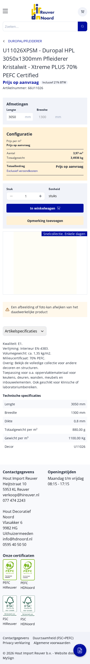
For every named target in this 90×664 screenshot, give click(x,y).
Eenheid (54, 189)
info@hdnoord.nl (17, 539)
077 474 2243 (14, 500)
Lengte (11, 110)
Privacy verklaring (16, 643)
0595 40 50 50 (14, 544)
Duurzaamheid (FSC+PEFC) (53, 638)
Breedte (42, 110)
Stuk (9, 189)
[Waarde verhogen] (40, 196)
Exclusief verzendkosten (22, 171)
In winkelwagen (42, 208)
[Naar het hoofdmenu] (5, 11)
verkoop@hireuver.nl (21, 494)
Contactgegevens (16, 638)
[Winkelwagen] (82, 12)
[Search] (82, 26)
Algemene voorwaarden (52, 643)
